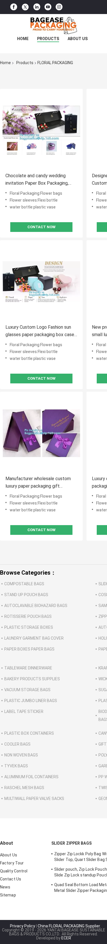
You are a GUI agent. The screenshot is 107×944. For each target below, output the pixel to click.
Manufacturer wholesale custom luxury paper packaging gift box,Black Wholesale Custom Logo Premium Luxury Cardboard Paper (40, 483)
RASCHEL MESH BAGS (24, 787)
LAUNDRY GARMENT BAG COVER (34, 638)
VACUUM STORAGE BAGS (27, 689)
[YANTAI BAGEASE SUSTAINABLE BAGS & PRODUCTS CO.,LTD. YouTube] (48, 7)
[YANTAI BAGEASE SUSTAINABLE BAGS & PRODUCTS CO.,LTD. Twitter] (25, 7)
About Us (78, 38)
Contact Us (10, 879)
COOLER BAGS (17, 744)
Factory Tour (12, 863)
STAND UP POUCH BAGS (26, 594)
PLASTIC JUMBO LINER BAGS (30, 700)
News (5, 887)
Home (23, 38)
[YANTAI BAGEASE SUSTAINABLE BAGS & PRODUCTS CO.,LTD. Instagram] (59, 7)
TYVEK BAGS (16, 766)
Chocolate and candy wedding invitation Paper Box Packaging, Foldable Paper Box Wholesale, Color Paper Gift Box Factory (36, 180)
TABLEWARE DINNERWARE (28, 668)
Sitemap (8, 895)
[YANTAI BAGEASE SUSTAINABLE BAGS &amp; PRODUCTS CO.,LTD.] (53, 25)
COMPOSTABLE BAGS (24, 584)
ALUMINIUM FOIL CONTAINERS (31, 776)
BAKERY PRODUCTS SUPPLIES (32, 679)
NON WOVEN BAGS (21, 755)
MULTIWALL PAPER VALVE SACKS (34, 798)
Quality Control (14, 871)
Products (48, 38)
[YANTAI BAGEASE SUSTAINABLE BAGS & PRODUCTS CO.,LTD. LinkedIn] (37, 7)
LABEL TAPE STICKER (23, 711)
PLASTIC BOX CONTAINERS (29, 733)
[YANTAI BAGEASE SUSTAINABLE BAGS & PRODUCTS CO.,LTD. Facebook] (14, 7)
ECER (66, 938)
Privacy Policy (22, 926)
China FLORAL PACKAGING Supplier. (69, 926)
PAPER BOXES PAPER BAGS (29, 649)
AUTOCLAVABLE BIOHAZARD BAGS (35, 605)
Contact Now (41, 227)
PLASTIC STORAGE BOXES (28, 627)
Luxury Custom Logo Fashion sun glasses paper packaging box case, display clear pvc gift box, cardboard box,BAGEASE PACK (40, 331)
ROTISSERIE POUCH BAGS (28, 616)
